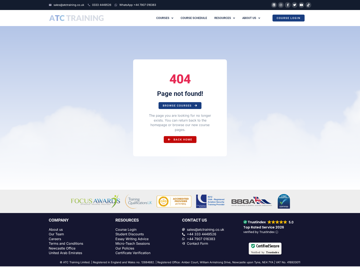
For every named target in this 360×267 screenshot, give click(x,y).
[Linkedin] (274, 5)
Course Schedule (194, 18)
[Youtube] (301, 5)
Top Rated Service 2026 (263, 227)
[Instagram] (281, 5)
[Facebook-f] (288, 5)
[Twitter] (295, 5)
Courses (162, 18)
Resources (222, 18)
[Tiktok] (308, 5)
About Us (249, 18)
